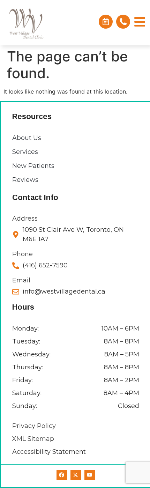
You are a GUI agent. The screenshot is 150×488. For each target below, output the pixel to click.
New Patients (33, 166)
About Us (26, 138)
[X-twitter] (75, 475)
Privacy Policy (34, 426)
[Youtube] (89, 475)
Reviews (25, 180)
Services (25, 152)
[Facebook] (62, 475)
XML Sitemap (33, 439)
